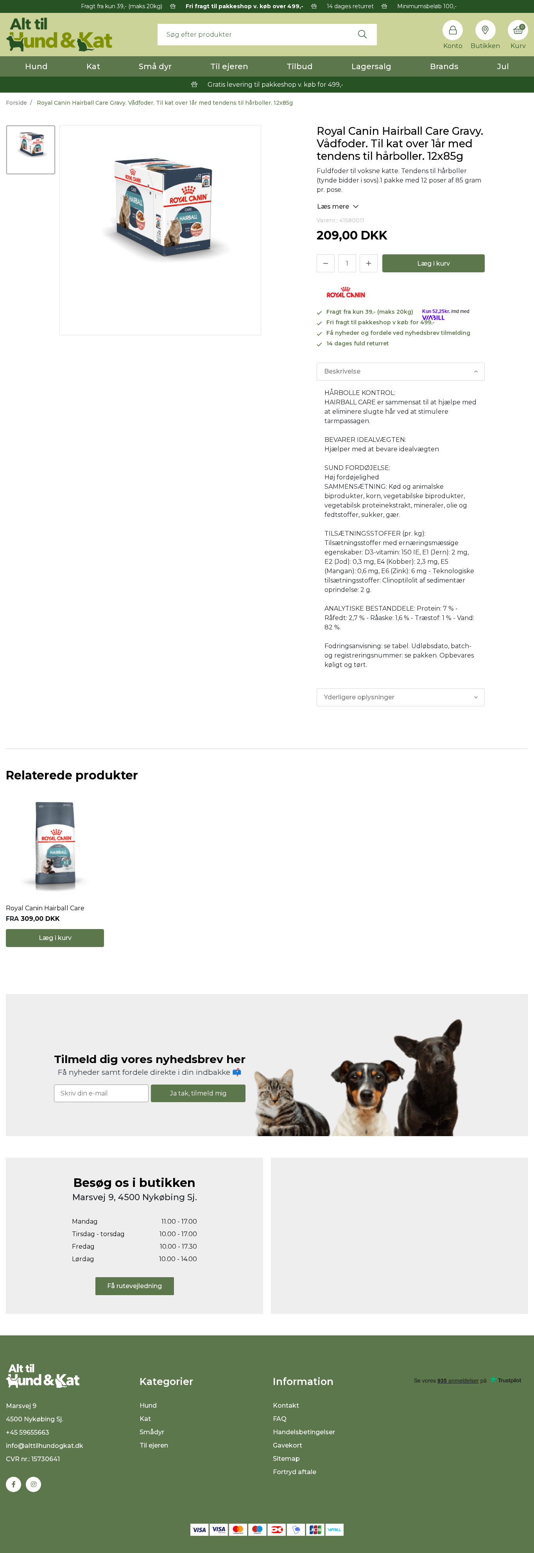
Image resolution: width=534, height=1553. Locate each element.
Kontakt (286, 1405)
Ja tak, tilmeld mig (198, 1093)
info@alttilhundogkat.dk (44, 1445)
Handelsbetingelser (304, 1432)
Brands (444, 66)
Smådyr (152, 1432)
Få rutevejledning (134, 1286)
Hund (36, 66)
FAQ (280, 1419)
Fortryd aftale (294, 1472)
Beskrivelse (342, 371)
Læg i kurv (433, 263)
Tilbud (300, 66)
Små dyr (155, 66)
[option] (31, 150)
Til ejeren (229, 66)
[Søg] (362, 34)
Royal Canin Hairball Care (45, 908)
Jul (503, 66)
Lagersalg (371, 66)
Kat (93, 66)
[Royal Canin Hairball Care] (55, 845)
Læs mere (334, 206)
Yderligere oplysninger (359, 697)
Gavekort (287, 1445)
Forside (16, 102)
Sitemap (286, 1458)
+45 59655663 (27, 1432)
